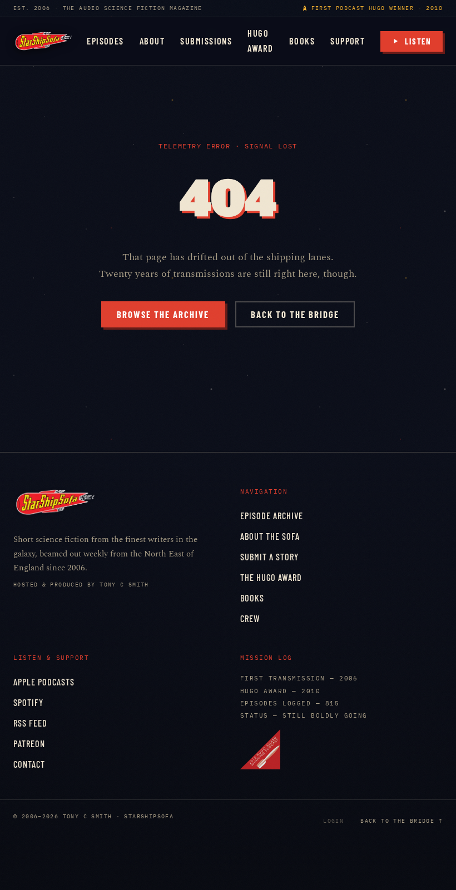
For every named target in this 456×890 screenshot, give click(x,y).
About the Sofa (270, 536)
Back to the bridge (295, 314)
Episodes (105, 41)
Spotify (28, 702)
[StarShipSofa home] (43, 41)
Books (302, 41)
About (152, 41)
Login (333, 820)
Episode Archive (271, 515)
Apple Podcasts (44, 682)
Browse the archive (163, 314)
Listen (418, 41)
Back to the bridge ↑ (401, 820)
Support (347, 41)
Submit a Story (269, 556)
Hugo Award (260, 40)
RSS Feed (30, 723)
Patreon (29, 743)
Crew (250, 618)
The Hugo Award (271, 577)
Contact (29, 764)
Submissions (206, 41)
